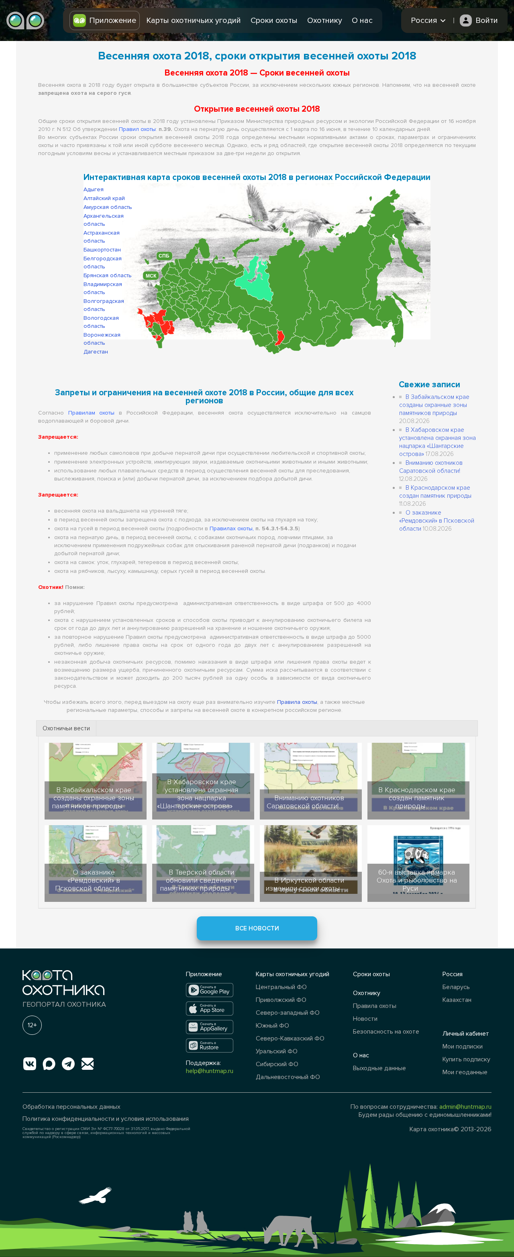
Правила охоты (297, 702)
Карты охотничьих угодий (193, 20)
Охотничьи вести (66, 728)
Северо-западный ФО (288, 1013)
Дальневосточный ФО (288, 1077)
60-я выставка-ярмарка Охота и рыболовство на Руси (417, 880)
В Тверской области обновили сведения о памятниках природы (198, 880)
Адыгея (94, 189)
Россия (453, 974)
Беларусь (456, 987)
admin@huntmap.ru (465, 1107)
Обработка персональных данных (71, 1107)
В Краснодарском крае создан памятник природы (416, 797)
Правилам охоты (91, 412)
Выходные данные (379, 1068)
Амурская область (108, 207)
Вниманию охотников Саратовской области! (305, 801)
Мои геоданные (465, 1072)
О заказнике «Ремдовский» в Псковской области (436, 520)
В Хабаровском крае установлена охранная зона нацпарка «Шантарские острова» (197, 793)
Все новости (257, 928)
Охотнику (324, 20)
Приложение (112, 20)
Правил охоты (137, 129)
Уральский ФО (277, 1051)
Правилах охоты (231, 528)
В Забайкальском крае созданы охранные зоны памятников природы (434, 405)
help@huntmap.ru (209, 1071)
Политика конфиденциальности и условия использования (105, 1119)
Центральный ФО (281, 987)
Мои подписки (463, 1046)
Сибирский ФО (277, 1064)
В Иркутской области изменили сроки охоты (304, 884)
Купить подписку (466, 1059)
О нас (362, 20)
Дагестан (96, 351)
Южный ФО (272, 1026)
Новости (365, 1019)
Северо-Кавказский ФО (290, 1038)
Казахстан (457, 1000)
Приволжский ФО (281, 1000)
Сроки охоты (274, 20)
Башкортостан (102, 249)
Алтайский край (104, 198)
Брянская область (108, 275)
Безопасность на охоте (386, 1032)
